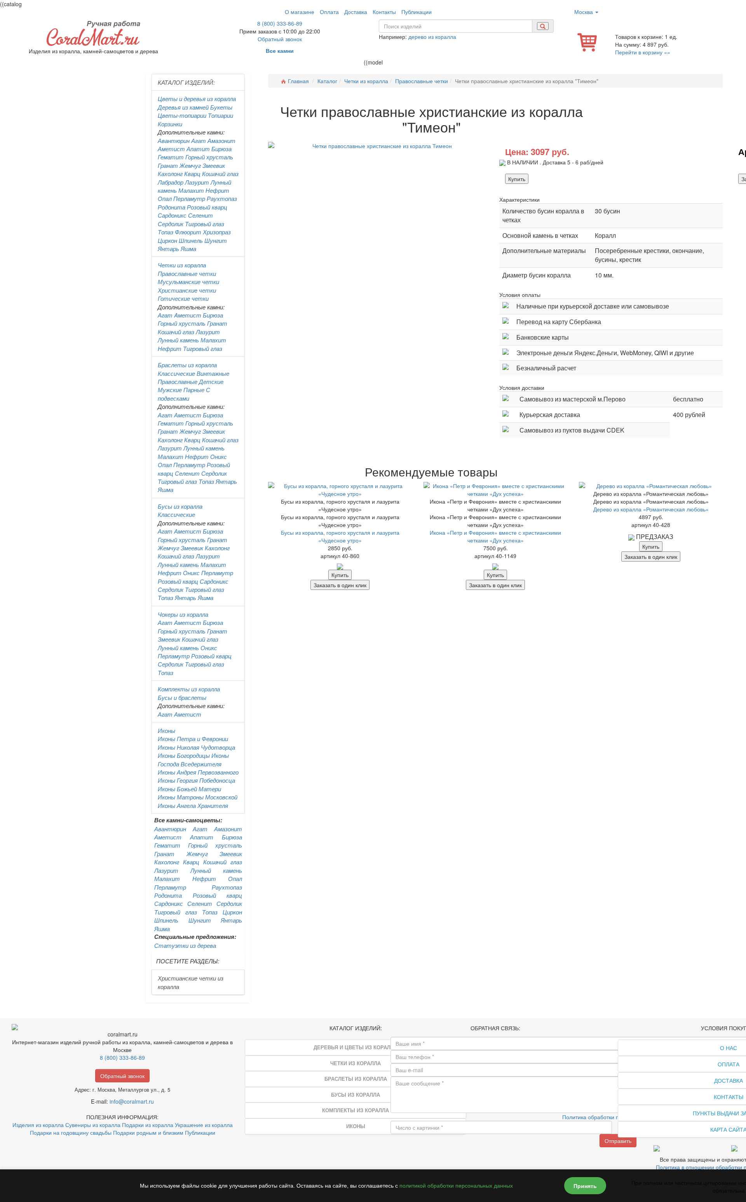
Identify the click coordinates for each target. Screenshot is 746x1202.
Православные (177, 381)
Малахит (191, 190)
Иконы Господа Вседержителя (193, 759)
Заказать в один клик (340, 585)
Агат (198, 140)
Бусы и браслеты (182, 697)
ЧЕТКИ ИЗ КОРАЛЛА (355, 1063)
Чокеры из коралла (183, 614)
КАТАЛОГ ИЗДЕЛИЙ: (186, 82)
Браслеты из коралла (187, 365)
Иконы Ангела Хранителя (193, 805)
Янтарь (168, 248)
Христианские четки (187, 290)
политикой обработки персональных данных (456, 1186)
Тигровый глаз (204, 224)
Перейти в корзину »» (642, 52)
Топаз (165, 232)
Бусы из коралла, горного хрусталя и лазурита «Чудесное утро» (340, 536)
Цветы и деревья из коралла (197, 98)
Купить (516, 179)
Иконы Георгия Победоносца (196, 780)
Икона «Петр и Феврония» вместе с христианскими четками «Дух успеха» (495, 536)
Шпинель (191, 240)
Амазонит (221, 140)
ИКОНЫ (355, 1126)
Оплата (329, 12)
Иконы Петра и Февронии (193, 738)
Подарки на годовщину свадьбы (71, 1132)
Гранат (168, 165)
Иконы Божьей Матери (189, 789)
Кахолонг (170, 173)
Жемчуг (190, 165)
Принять (585, 1186)
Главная (298, 81)
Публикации (416, 12)
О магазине (299, 12)
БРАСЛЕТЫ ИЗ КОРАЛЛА (355, 1078)
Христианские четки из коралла (190, 982)
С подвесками (184, 394)
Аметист (171, 149)
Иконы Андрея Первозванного (198, 772)
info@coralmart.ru (132, 1101)
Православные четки (187, 273)
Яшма (188, 248)
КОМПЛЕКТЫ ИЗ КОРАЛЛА (355, 1110)
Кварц (192, 173)
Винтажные (213, 373)
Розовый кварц (207, 207)
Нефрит (217, 190)
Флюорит (188, 232)
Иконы (166, 730)
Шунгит (215, 240)
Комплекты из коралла (189, 689)
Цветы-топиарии (182, 115)
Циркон (167, 240)
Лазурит (197, 182)
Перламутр (189, 198)
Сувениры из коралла (92, 1125)
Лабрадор (170, 182)
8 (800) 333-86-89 (279, 23)
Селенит (200, 215)
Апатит (198, 149)
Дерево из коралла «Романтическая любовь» (651, 509)
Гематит (171, 157)
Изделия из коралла (38, 1125)
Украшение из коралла (204, 1125)
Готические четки (183, 298)
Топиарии (220, 115)
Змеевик (213, 165)
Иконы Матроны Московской (197, 797)
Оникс (218, 456)
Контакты (384, 12)
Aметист (187, 315)
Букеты (221, 107)
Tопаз (206, 481)
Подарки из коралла (147, 1125)
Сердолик (170, 224)
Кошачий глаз (220, 173)
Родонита (171, 207)
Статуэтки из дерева (185, 945)
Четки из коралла (182, 265)
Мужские (170, 390)
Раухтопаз (222, 198)
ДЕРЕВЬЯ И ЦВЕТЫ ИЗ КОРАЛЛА (355, 1047)
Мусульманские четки (188, 281)
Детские (211, 381)
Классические (176, 373)
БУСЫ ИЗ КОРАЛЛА (355, 1094)
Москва (584, 12)
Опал (165, 198)
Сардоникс (172, 215)
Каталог (327, 81)
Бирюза (221, 149)
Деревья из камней (183, 107)
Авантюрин (174, 140)
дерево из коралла (432, 36)
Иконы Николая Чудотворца (196, 747)
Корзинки (170, 124)
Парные (193, 390)
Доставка (355, 12)
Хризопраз (217, 232)
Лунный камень (178, 340)
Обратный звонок (280, 39)
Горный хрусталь (209, 157)
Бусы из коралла (180, 506)
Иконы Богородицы (184, 755)
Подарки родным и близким (148, 1132)
